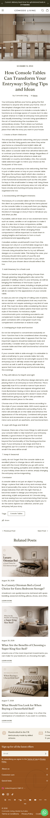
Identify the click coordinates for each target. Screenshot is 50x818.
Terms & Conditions (10, 814)
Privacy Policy (27, 814)
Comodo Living (8, 811)
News (35, 95)
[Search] (42, 10)
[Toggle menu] (2, 10)
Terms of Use (32, 759)
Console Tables (16, 514)
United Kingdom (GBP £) (14, 788)
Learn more (7, 601)
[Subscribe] (45, 753)
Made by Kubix (21, 811)
